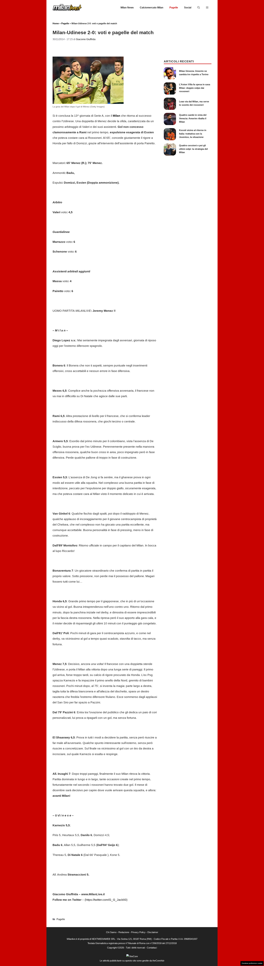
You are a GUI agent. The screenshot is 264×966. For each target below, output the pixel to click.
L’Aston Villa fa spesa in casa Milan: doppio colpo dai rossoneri (194, 88)
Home (56, 23)
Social (187, 7)
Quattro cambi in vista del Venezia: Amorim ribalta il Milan (192, 118)
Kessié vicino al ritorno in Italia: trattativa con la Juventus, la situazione (192, 133)
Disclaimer (152, 932)
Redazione (123, 932)
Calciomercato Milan (151, 7)
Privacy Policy (138, 932)
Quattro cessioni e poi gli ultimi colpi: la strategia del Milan (193, 149)
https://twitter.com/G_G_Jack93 (106, 899)
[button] (198, 7)
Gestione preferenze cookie (252, 963)
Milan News (127, 7)
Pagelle (173, 7)
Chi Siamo (111, 932)
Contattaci (152, 947)
